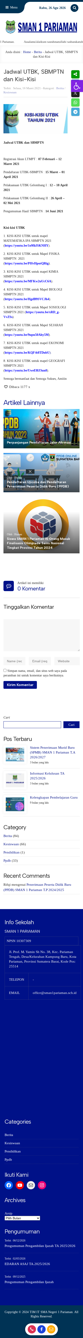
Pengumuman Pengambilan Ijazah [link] (29, 1282)
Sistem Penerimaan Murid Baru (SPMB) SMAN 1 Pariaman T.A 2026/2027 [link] (52, 752)
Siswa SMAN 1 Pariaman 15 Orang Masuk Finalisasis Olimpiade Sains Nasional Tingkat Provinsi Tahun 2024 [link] (38, 543)
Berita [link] (38, 52)
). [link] (28, 352)
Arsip (8, 1213)
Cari (6, 717)
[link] (77, 86)
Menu (13, 7)
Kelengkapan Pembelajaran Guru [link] (54, 797)
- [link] (31, 1331)
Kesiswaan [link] (10, 92)
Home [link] (27, 52)
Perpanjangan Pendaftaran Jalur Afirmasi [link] (39, 442)
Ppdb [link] (7, 860)
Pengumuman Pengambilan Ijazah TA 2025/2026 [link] (40, 1246)
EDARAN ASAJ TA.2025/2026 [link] (27, 1264)
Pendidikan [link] (11, 852)
